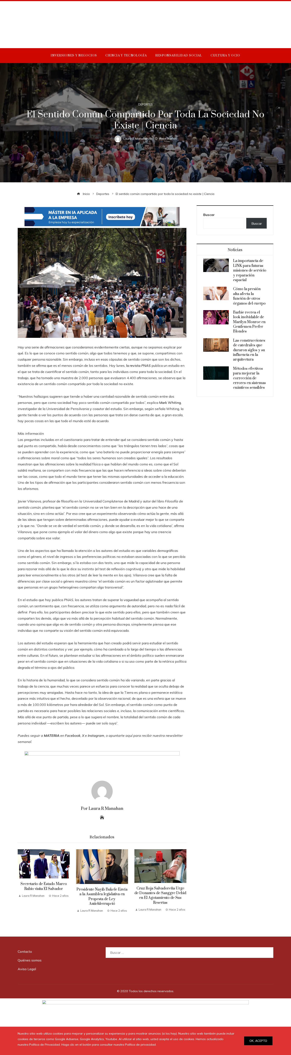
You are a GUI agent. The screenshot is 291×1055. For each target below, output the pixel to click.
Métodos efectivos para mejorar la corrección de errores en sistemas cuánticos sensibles (249, 378)
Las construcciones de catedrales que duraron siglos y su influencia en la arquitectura (249, 350)
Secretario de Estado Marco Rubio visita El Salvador (43, 886)
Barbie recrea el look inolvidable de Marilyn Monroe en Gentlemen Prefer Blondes (249, 322)
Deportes (145, 104)
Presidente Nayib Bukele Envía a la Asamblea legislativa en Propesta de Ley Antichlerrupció (101, 896)
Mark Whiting (170, 402)
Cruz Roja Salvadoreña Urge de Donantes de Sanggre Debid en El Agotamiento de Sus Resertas (160, 895)
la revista (138, 365)
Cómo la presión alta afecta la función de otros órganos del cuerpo (249, 296)
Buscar (209, 215)
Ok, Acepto (258, 1041)
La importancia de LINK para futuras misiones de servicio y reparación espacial (249, 270)
